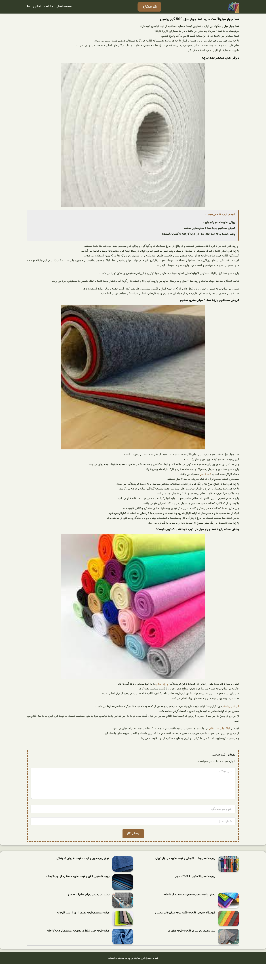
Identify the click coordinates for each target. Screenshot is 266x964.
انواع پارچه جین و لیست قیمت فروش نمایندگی (82, 858)
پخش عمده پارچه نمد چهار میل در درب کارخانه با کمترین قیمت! (198, 234)
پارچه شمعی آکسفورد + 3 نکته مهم (195, 876)
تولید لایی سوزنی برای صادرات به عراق (88, 895)
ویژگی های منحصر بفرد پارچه (219, 222)
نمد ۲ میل (205, 474)
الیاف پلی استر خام (220, 728)
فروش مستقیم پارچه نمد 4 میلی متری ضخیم (209, 228)
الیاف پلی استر (231, 706)
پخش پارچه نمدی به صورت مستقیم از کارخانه (189, 895)
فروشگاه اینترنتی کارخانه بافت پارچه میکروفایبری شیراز (185, 913)
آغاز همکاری (149, 6)
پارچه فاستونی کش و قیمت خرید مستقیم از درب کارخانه (77, 876)
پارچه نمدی (161, 684)
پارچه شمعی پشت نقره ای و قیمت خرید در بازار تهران (185, 858)
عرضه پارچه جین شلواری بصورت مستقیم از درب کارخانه (78, 931)
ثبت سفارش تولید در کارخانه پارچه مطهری (191, 931)
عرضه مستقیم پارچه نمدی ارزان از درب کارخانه (83, 913)
